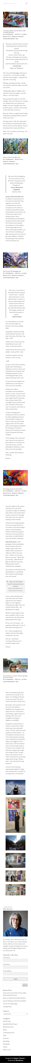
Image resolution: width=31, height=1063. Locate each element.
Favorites (6, 1038)
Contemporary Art (11, 38)
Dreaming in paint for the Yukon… (13, 489)
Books (5, 1030)
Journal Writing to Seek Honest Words (14, 1001)
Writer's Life (6, 1050)
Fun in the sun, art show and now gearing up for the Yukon (15, 676)
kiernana (9, 34)
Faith (4, 1035)
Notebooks (6, 1044)
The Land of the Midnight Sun (12, 271)
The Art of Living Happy (10, 1004)
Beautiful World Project (13, 36)
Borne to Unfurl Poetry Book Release (14, 998)
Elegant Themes (19, 1058)
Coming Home (7, 1006)
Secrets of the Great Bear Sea (11, 157)
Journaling (6, 1041)
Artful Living (20, 34)
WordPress (19, 1060)
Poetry (5, 1047)
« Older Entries (7, 907)
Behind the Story (8, 1027)
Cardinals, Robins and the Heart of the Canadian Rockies (14, 31)
